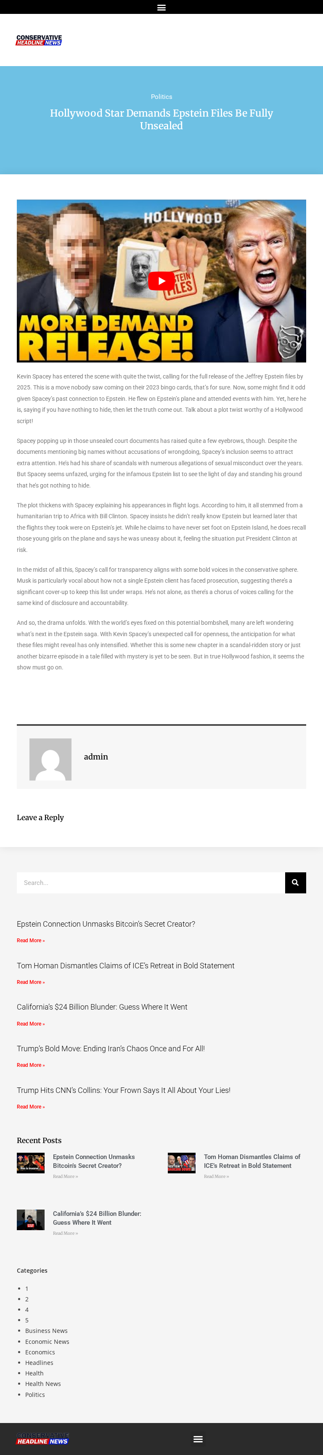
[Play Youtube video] (161, 281)
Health (34, 1373)
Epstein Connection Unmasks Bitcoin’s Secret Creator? (106, 923)
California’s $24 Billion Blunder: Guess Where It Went (102, 1006)
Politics (161, 97)
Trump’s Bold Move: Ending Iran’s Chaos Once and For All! (111, 1048)
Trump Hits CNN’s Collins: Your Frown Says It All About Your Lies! (123, 1090)
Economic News (47, 1342)
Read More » (31, 940)
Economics (40, 1352)
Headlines (39, 1363)
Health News (43, 1384)
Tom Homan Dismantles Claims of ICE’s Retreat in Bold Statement (126, 965)
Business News (46, 1331)
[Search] (295, 882)
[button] (162, 7)
